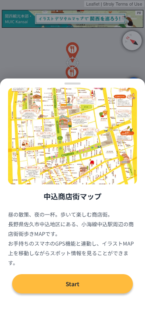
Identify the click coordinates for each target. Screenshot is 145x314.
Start (72, 284)
